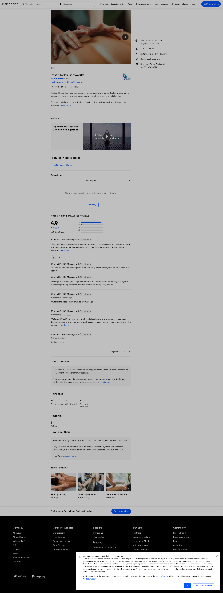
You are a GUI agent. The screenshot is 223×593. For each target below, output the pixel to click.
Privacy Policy (91, 579)
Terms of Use (161, 576)
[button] (217, 556)
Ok (187, 585)
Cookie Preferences (203, 585)
